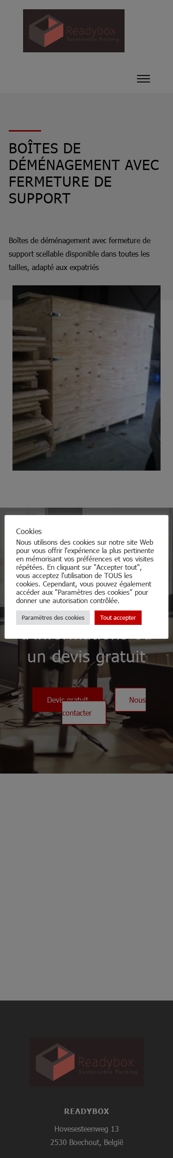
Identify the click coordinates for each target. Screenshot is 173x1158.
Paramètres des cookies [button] (53, 617)
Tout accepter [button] (118, 617)
